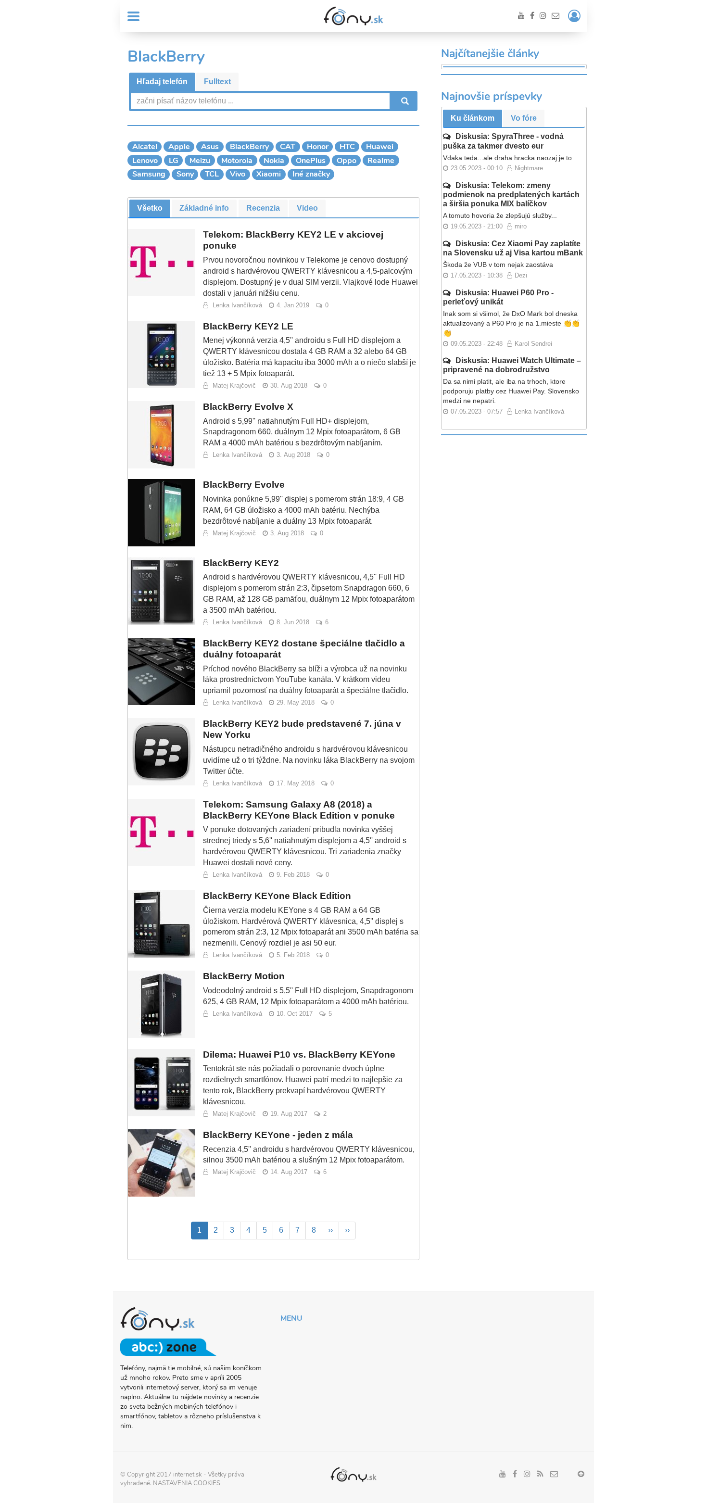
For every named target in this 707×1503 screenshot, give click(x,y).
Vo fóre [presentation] (524, 118)
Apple (179, 146)
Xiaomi (268, 174)
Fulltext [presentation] (217, 81)
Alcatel (144, 146)
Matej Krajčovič (234, 385)
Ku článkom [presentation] (472, 118)
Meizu (199, 160)
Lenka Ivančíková (237, 305)
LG (173, 160)
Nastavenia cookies (186, 1483)
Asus (210, 146)
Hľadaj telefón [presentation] (162, 81)
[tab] (162, 82)
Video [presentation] (307, 208)
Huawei (379, 146)
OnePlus (311, 160)
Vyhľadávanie (404, 101)
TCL (212, 174)
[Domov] (353, 15)
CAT (287, 146)
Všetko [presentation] (150, 208)
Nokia (274, 160)
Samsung (148, 174)
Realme (380, 160)
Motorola (236, 160)
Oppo (346, 160)
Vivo (237, 174)
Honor (317, 146)
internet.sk (187, 1474)
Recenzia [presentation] (263, 208)
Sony (185, 174)
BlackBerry (249, 146)
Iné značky (311, 174)
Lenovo (145, 160)
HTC (347, 146)
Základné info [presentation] (204, 208)
